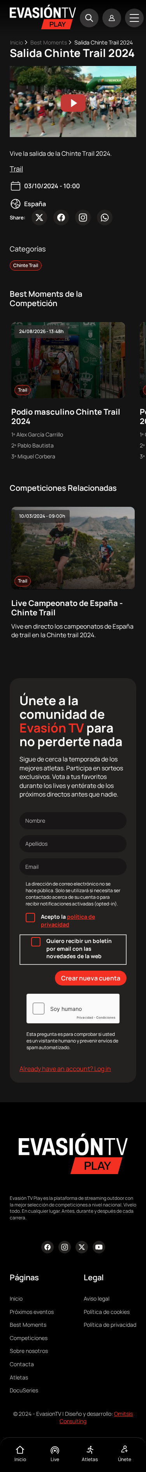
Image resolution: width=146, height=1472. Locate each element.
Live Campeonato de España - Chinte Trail (67, 608)
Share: (17, 218)
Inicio (16, 42)
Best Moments (48, 42)
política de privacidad (68, 920)
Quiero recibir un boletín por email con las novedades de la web (79, 948)
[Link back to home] (43, 27)
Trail (16, 168)
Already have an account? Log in (65, 1068)
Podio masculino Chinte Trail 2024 (65, 416)
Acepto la (68, 920)
